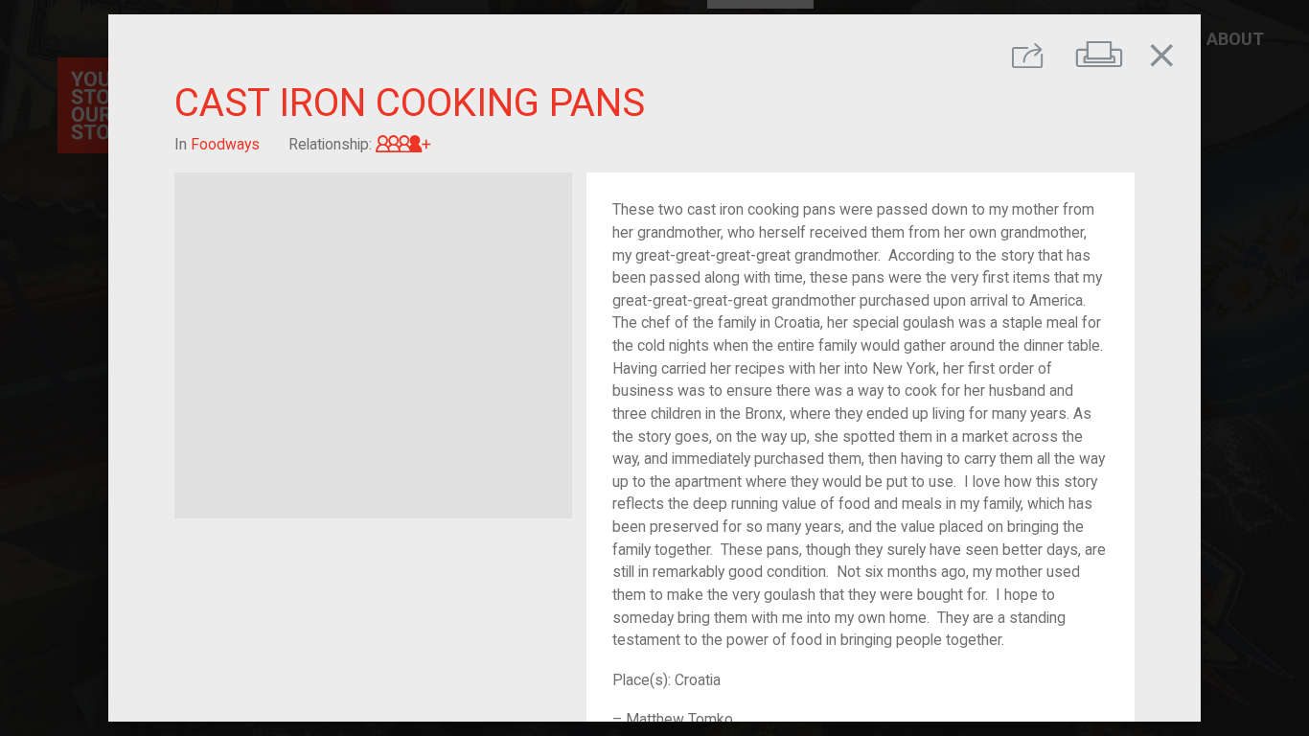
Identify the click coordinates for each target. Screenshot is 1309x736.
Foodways (225, 144)
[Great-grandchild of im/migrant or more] (403, 144)
